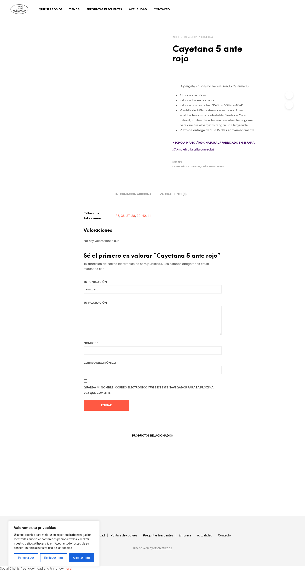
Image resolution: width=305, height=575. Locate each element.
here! (68, 568)
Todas (220, 167)
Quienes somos (50, 9)
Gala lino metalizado (168, 498)
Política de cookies (124, 535)
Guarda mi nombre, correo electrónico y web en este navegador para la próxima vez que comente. (149, 390)
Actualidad (138, 9)
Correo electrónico (101, 363)
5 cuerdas (207, 37)
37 (128, 215)
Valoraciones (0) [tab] (173, 194)
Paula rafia (216, 498)
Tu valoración (96, 303)
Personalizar (26, 557)
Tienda (74, 9)
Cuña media (190, 37)
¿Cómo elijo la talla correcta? (193, 149)
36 (123, 215)
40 (144, 215)
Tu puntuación (96, 282)
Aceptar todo (81, 557)
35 (117, 215)
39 (138, 215)
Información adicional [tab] (134, 194)
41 (149, 215)
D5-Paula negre (58, 498)
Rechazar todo (53, 557)
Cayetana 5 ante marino (116, 498)
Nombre (91, 343)
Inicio (175, 37)
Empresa (185, 535)
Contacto (162, 9)
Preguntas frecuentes (104, 9)
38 (133, 215)
